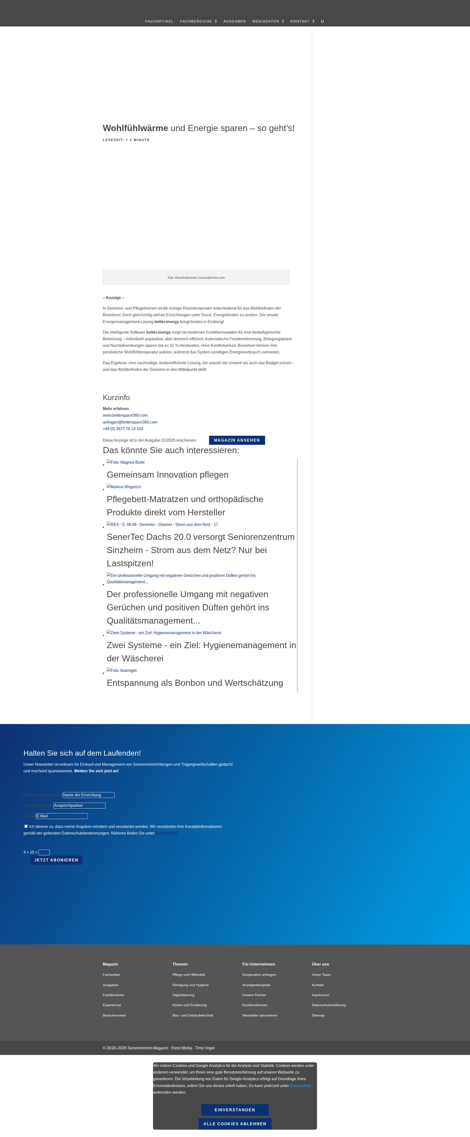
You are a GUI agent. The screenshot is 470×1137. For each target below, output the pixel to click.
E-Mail (29, 816)
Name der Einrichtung (42, 795)
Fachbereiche (196, 21)
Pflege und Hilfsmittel (189, 975)
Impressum (320, 995)
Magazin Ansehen (237, 440)
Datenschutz (166, 833)
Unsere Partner (254, 995)
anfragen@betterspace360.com (130, 422)
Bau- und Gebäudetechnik (193, 1015)
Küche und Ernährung (190, 1005)
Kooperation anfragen (259, 975)
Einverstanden (235, 1110)
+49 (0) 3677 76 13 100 (123, 429)
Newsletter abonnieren (259, 1015)
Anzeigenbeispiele (256, 985)
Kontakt (300, 21)
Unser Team (321, 975)
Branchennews (114, 1015)
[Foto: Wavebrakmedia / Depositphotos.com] (200, 267)
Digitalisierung (183, 995)
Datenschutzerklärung (329, 1005)
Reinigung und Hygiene (191, 985)
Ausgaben (234, 21)
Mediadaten (265, 21)
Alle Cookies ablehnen (235, 1124)
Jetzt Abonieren (56, 860)
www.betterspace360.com (125, 415)
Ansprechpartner (38, 805)
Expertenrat (112, 1005)
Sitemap (318, 1015)
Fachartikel (159, 21)
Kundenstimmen (255, 1005)
